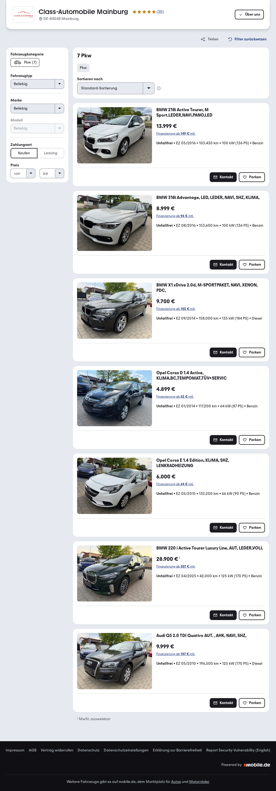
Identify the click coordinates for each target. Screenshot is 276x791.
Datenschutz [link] (88, 750)
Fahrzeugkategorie (27, 54)
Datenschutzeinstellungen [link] (126, 750)
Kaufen (24, 153)
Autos (176, 781)
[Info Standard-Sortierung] (159, 88)
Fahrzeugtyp (21, 76)
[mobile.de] (257, 765)
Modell (17, 120)
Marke (16, 100)
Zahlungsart (21, 144)
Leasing (50, 153)
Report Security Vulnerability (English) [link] (238, 750)
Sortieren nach (90, 79)
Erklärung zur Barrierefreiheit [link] (177, 750)
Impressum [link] (15, 750)
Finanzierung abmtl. (175, 133)
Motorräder (199, 781)
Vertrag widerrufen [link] (57, 750)
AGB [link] (32, 750)
